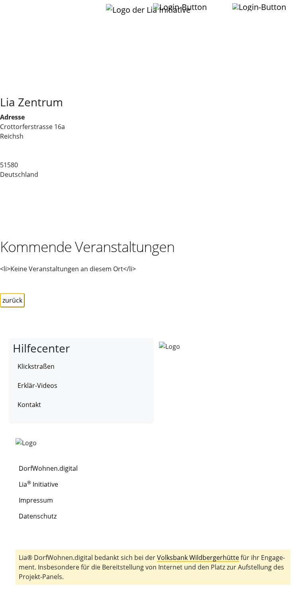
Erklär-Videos (37, 385)
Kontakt (29, 404)
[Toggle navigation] (25, 12)
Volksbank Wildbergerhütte (198, 557)
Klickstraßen (36, 366)
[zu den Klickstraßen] (217, 7)
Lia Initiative (38, 484)
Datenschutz (38, 516)
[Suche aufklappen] (259, 7)
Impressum (36, 500)
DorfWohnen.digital (48, 468)
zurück (12, 300)
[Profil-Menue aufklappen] (180, 7)
